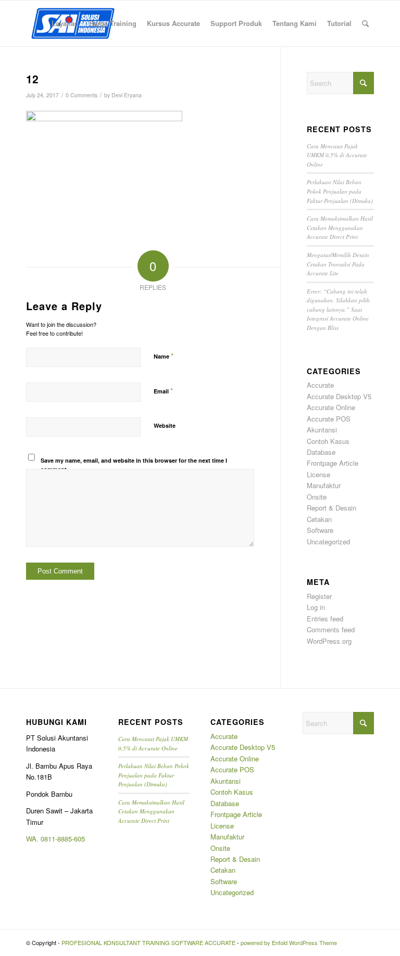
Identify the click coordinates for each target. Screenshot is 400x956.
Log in (316, 607)
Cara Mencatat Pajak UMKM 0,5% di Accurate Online (337, 155)
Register (319, 596)
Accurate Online (331, 407)
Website (165, 425)
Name (163, 356)
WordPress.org (329, 641)
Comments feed (331, 629)
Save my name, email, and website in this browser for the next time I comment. (134, 464)
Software (320, 530)
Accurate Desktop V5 (339, 396)
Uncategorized (328, 541)
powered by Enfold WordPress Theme (289, 942)
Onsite (317, 497)
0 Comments (81, 95)
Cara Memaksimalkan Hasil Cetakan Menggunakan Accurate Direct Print (340, 227)
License (318, 474)
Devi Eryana (126, 95)
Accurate (320, 385)
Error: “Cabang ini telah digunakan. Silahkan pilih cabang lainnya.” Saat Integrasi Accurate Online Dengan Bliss (338, 309)
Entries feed (325, 618)
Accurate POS (329, 419)
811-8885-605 (64, 839)
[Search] (365, 23)
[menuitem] (65, 23)
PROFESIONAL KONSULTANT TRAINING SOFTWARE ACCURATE (148, 942)
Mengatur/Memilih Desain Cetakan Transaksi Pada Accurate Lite (338, 264)
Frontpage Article (332, 463)
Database (321, 452)
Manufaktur (324, 485)
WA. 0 (35, 839)
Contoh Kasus (328, 441)
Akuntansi (322, 430)
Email (163, 391)
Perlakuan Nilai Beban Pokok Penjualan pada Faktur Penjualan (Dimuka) (340, 191)
